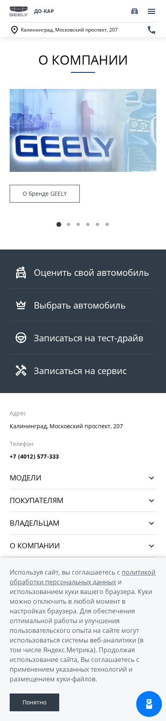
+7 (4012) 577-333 (34, 456)
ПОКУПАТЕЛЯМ (36, 500)
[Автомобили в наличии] (135, 11)
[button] (58, 224)
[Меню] (151, 11)
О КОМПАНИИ (35, 545)
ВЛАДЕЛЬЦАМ (34, 523)
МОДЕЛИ (26, 477)
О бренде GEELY (45, 193)
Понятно (34, 702)
